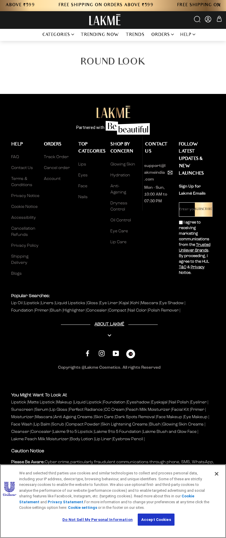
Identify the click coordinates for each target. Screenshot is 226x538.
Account (52, 179)
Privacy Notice (25, 196)
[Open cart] (219, 20)
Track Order (56, 157)
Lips (82, 164)
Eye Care (119, 231)
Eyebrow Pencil (128, 439)
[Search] (198, 21)
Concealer (97, 310)
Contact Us (22, 168)
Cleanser (20, 432)
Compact (118, 310)
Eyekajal (159, 402)
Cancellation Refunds (23, 231)
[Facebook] (87, 353)
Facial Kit (180, 410)
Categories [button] (56, 35)
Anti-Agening (118, 189)
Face (82, 186)
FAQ (15, 157)
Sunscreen (22, 410)
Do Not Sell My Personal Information (97, 519)
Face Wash (21, 424)
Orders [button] (160, 35)
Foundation (22, 310)
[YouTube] (115, 353)
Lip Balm (42, 424)
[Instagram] (101, 353)
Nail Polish (179, 402)
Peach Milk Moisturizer (148, 410)
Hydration (120, 175)
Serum (41, 410)
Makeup (64, 402)
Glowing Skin (122, 164)
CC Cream (114, 410)
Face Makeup (169, 417)
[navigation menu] (31, 35)
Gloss (93, 303)
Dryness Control (118, 206)
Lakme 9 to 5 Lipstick (73, 432)
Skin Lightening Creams (125, 424)
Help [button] (186, 35)
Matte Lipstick (41, 402)
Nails (83, 197)
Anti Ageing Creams (73, 417)
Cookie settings (82, 507)
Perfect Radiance (86, 410)
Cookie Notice (24, 207)
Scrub (58, 424)
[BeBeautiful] (131, 355)
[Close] (216, 473)
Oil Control (120, 220)
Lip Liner (103, 439)
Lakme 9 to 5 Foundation (117, 432)
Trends (135, 35)
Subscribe (203, 209)
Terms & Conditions (21, 182)
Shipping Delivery (20, 259)
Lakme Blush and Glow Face (170, 432)
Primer (42, 310)
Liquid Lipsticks (70, 303)
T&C (182, 267)
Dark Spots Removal (135, 417)
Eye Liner (109, 303)
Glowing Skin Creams (183, 424)
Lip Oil (17, 303)
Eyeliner (199, 402)
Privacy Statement (65, 502)
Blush (56, 310)
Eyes (83, 175)
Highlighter (74, 310)
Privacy (198, 267)
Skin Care (104, 417)
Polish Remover (164, 310)
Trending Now (100, 35)
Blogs (16, 274)
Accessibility (23, 218)
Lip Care (118, 242)
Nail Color (137, 310)
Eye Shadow (172, 303)
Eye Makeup (195, 417)
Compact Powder (83, 424)
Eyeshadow (138, 402)
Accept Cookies (156, 519)
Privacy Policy (25, 246)
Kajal (124, 303)
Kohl (135, 303)
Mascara (150, 303)
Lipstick (32, 303)
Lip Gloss (58, 410)
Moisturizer (22, 417)
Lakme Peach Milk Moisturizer (40, 439)
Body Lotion (82, 439)
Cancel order (57, 168)
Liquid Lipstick (88, 402)
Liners (47, 303)
